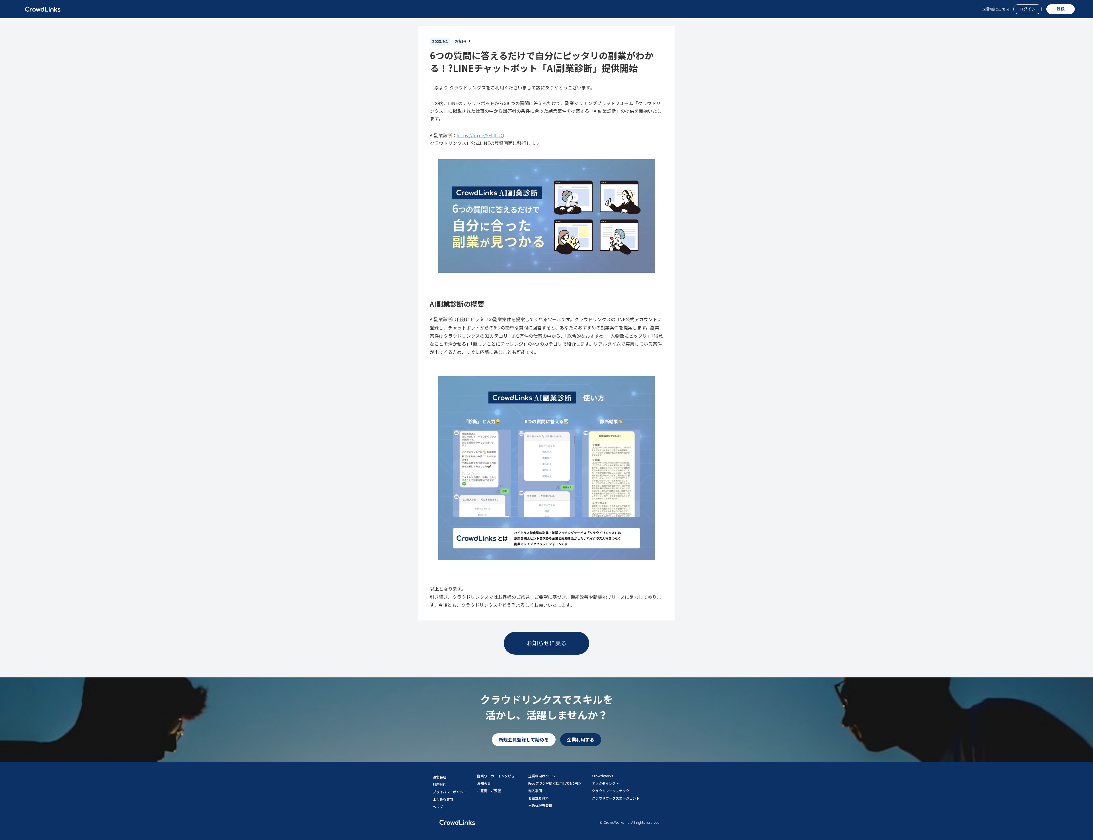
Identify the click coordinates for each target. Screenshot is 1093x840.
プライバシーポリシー (450, 791)
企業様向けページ (542, 775)
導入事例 (535, 790)
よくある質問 (443, 799)
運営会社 (439, 777)
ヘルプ (438, 806)
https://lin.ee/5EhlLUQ (480, 135)
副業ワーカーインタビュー (497, 775)
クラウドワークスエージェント (616, 798)
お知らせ (484, 783)
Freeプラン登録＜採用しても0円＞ (555, 783)
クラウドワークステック (610, 790)
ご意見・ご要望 (489, 790)
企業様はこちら (996, 9)
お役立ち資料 (538, 798)
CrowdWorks (602, 775)
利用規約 (439, 784)
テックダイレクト (605, 783)
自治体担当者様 (540, 805)
